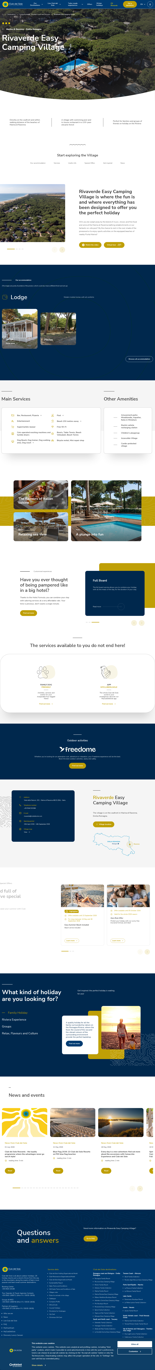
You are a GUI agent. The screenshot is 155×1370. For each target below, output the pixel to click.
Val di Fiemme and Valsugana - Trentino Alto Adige (137, 1330)
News (122, 163)
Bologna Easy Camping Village (104, 1316)
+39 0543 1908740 (9, 1302)
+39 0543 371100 (9, 1308)
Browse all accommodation (139, 359)
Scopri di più (74, 1046)
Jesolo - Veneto (128, 1307)
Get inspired (107, 163)
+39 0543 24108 (8, 1289)
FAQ (5, 1324)
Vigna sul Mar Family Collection (105, 1313)
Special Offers (90, 163)
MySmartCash (9, 1328)
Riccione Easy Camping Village (105, 1282)
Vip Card (52, 1314)
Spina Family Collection (102, 1310)
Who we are (8, 1313)
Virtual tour (111, 245)
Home (4, 14)
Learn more (70, 941)
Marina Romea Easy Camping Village (106, 1294)
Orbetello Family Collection (103, 1323)
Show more (10, 343)
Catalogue (52, 1299)
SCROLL (77, 59)
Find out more (28, 613)
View (25, 832)
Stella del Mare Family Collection (105, 1329)
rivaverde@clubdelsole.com (33, 816)
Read (10, 1171)
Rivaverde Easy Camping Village (105, 1307)
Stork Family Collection (132, 1277)
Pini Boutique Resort (101, 1304)
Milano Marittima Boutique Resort (105, 1297)
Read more (97, 606)
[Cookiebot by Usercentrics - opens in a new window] (15, 1365)
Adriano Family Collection (103, 1288)
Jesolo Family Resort (131, 1311)
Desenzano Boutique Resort (134, 1299)
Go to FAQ (91, 1238)
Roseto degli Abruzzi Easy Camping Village (138, 1280)
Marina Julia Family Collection (134, 1321)
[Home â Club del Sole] (12, 4)
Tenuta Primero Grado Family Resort (136, 1324)
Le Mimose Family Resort (133, 1291)
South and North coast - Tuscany (105, 1319)
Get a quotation (130, 4)
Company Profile (54, 1302)
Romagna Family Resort (102, 1279)
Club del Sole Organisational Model (60, 1280)
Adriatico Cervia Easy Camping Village (107, 1300)
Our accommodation (38, 163)
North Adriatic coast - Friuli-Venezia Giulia (136, 1317)
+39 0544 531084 (30, 808)
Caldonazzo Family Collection (134, 1337)
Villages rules (53, 1292)
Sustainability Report (56, 1283)
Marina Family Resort (101, 1291)
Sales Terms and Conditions (58, 1286)
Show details (37, 1365)
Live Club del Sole (10, 1321)
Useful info (72, 163)
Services (57, 163)
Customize (133, 1351)
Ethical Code (53, 1305)
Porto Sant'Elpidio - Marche (133, 1285)
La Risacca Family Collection (134, 1288)
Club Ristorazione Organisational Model (62, 1277)
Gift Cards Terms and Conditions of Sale (62, 1289)
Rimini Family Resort (101, 1285)
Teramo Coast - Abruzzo (132, 1273)
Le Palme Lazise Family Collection (135, 1303)
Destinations (11, 14)
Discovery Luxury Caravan (13, 1335)
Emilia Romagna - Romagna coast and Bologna (34, 14)
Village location (105, 824)
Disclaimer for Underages (57, 1311)
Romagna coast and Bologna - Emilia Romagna (106, 1274)
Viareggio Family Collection (103, 1326)
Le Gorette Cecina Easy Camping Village (107, 1332)
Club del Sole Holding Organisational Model (63, 1273)
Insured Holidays (54, 1308)
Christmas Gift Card (55, 1317)
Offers (89, 4)
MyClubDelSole (9, 1331)
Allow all (134, 1344)
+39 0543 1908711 (9, 1295)
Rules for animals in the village (59, 1295)
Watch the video (91, 245)
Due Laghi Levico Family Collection (136, 1334)
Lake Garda (127, 1296)
